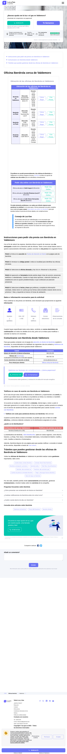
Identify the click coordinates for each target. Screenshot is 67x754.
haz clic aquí (54, 568)
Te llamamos (48, 23)
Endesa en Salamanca (44, 753)
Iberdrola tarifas (35, 466)
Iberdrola (36, 175)
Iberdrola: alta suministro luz (24, 469)
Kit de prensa (17, 709)
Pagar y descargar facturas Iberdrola (45, 472)
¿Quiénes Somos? (18, 703)
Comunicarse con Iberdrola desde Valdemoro (23, 60)
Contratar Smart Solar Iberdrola (43, 462)
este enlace (32, 445)
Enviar (33, 565)
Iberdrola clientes (47, 509)
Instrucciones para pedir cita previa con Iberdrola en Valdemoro (28, 56)
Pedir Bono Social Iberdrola (49, 466)
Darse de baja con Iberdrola (33, 476)
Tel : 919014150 (17, 719)
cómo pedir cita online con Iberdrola (37, 209)
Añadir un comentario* (12, 552)
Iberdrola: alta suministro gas (41, 469)
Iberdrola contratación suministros (19, 466)
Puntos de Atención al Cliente (36, 254)
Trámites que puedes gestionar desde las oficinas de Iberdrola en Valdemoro (33, 63)
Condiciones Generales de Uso (21, 711)
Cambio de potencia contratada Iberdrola (22, 472)
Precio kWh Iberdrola (34, 509)
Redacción (16, 705)
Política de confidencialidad (20, 715)
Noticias (15, 713)
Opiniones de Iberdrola (20, 509)
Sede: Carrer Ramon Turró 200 (21, 723)
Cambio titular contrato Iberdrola (23, 462)
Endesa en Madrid (18, 753)
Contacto (16, 707)
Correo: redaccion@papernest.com (21, 721)
